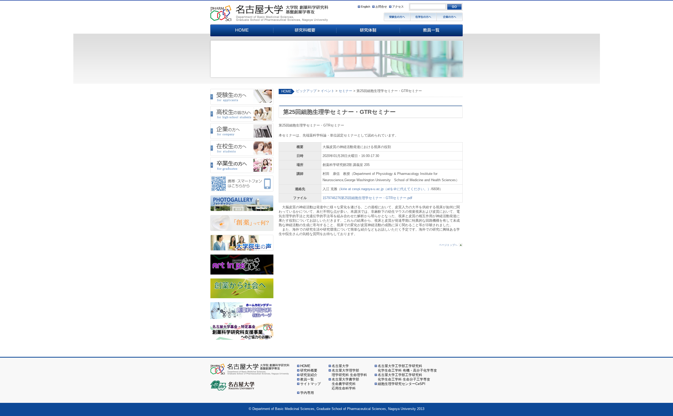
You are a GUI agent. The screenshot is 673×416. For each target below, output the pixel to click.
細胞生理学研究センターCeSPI (401, 384)
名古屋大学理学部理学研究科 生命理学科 (349, 372)
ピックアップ (306, 91)
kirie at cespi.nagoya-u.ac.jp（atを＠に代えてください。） (386, 189)
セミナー (345, 91)
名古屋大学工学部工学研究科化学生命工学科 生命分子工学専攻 (404, 377)
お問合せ (381, 6)
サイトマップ (310, 384)
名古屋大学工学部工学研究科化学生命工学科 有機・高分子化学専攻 (407, 368)
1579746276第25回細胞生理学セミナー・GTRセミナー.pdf (367, 198)
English (365, 6)
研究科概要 (308, 370)
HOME (286, 91)
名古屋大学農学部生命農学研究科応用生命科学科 (345, 383)
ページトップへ (448, 244)
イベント (327, 91)
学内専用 (307, 393)
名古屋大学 (340, 366)
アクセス (398, 6)
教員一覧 (307, 379)
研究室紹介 (308, 375)
